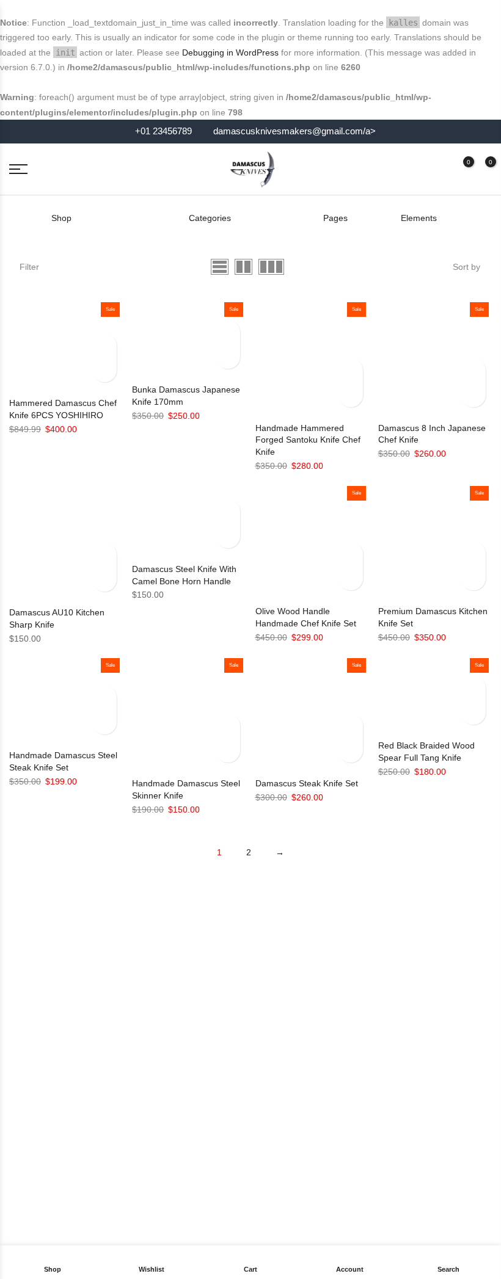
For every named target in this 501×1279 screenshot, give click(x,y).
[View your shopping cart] (481, 169)
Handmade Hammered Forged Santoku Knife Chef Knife (307, 440)
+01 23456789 (162, 131)
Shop (61, 218)
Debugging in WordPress (230, 52)
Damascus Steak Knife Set (306, 783)
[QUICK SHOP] (104, 579)
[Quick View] (104, 345)
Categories (210, 218)
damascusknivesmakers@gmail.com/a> (294, 131)
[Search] (417, 169)
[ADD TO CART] (104, 370)
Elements (419, 218)
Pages (335, 218)
